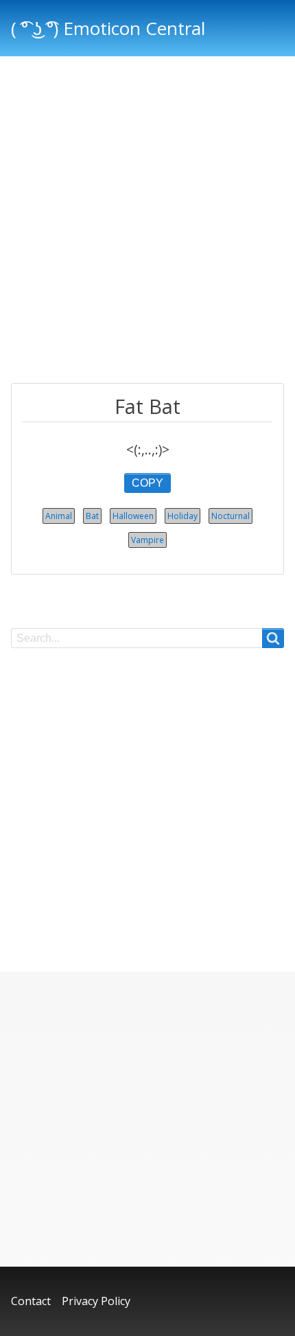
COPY (147, 483)
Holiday (182, 516)
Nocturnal (230, 516)
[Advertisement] (147, 221)
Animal (58, 516)
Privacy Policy (96, 1301)
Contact (31, 1301)
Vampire (147, 540)
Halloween (133, 516)
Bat (92, 516)
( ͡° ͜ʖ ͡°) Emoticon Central (108, 28)
